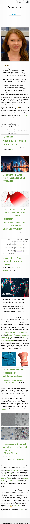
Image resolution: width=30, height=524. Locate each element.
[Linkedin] (16, 2)
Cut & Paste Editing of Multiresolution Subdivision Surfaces (13, 373)
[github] (27, 2)
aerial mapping (21, 338)
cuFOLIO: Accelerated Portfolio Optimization (14, 141)
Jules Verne (16, 505)
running (22, 509)
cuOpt (11, 149)
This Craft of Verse (15, 480)
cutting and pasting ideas (16, 330)
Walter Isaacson (17, 481)
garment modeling (18, 334)
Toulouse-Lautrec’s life (13, 470)
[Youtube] (20, 2)
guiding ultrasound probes (7, 340)
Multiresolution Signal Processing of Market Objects (12, 261)
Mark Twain (9, 505)
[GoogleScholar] (23, 2)
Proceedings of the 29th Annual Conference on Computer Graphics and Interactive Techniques (14, 380)
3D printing (8, 334)
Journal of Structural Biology (16, 459)
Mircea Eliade (8, 473)
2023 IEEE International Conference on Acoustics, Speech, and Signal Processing (14, 269)
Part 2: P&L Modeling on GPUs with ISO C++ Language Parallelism (14, 225)
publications (9, 322)
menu (16, 14)
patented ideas (13, 321)
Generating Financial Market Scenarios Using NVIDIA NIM (14, 178)
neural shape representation (13, 332)
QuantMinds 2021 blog (13, 306)
